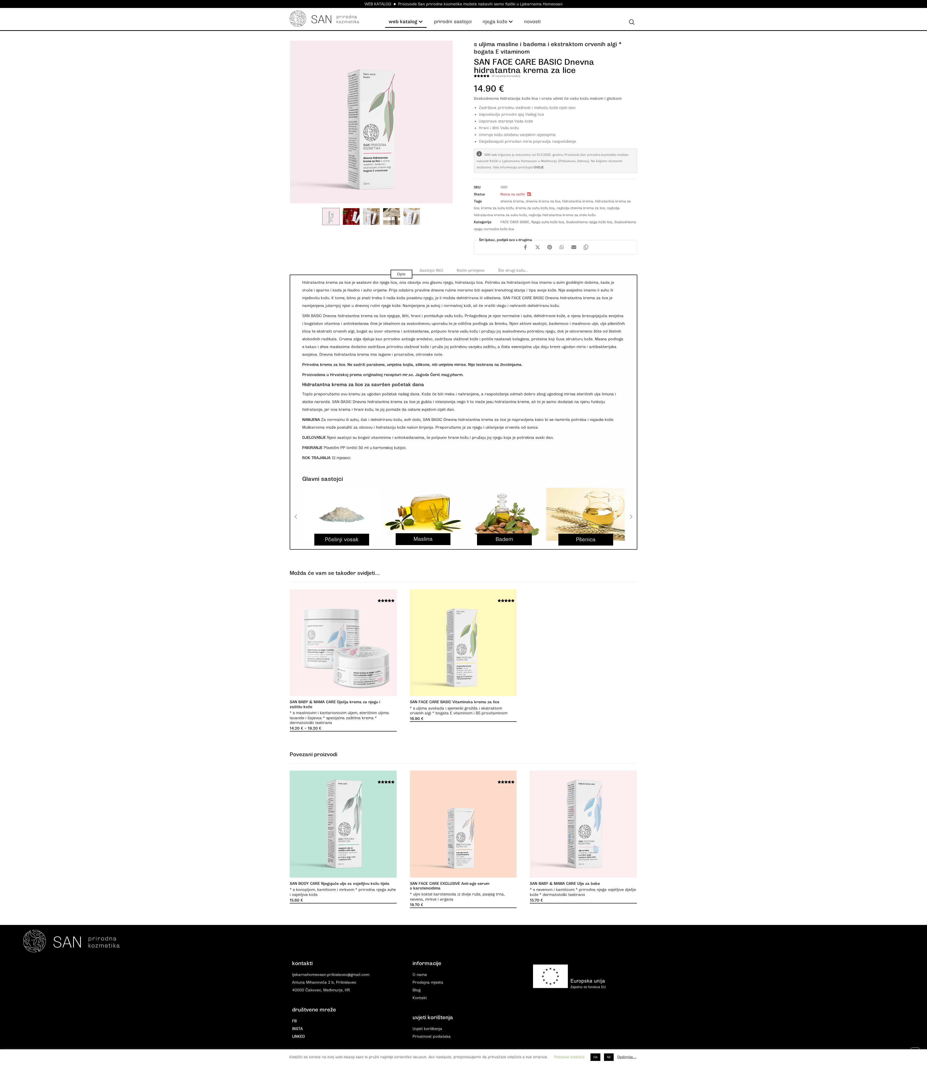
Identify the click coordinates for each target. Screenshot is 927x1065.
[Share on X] (537, 247)
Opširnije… (627, 1057)
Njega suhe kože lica (547, 222)
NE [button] (609, 1057)
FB (294, 1021)
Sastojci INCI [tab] (431, 270)
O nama (420, 975)
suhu (354, 420)
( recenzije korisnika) (506, 76)
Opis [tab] (401, 274)
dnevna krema (512, 201)
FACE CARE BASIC (514, 222)
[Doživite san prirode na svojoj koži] (324, 18)
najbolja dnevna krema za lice (581, 208)
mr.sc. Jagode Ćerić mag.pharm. (433, 375)
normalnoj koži (457, 306)
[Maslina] (423, 514)
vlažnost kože (465, 339)
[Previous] (296, 517)
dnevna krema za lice (543, 201)
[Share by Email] (574, 247)
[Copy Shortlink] (586, 247)
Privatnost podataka (432, 1036)
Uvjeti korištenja (427, 1029)
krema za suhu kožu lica (535, 208)
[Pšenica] (585, 514)
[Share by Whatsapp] (562, 247)
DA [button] (595, 1057)
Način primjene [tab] (471, 270)
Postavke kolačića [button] (569, 1057)
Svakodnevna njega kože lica (589, 222)
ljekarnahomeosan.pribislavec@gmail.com (330, 975)
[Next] (631, 517)
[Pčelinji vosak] (341, 514)
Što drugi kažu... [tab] (513, 270)
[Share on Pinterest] (550, 247)
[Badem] (504, 514)
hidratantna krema (577, 201)
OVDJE (539, 167)
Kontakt (420, 998)
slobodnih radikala (319, 339)
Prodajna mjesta (428, 982)
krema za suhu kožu (497, 208)
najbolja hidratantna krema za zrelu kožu (562, 215)
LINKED (298, 1036)
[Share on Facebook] (525, 247)
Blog (417, 990)
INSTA (297, 1029)
